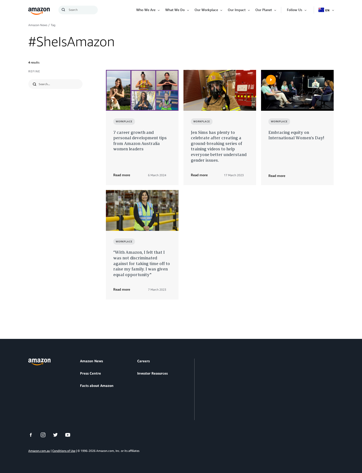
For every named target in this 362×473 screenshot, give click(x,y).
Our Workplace (206, 10)
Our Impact (237, 10)
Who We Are (145, 10)
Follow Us (294, 10)
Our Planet (263, 10)
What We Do (175, 10)
